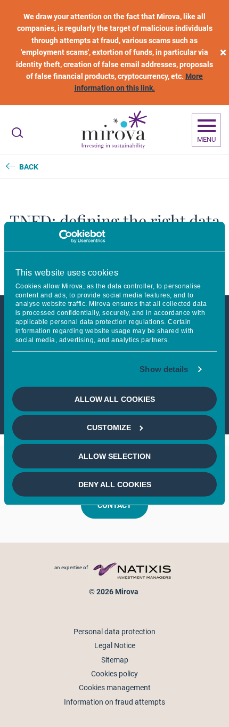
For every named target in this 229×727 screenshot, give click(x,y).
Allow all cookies (115, 399)
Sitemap (114, 660)
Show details (164, 369)
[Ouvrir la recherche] (17, 132)
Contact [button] (114, 505)
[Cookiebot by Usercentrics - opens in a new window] (58, 237)
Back (28, 167)
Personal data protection (114, 631)
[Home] (113, 130)
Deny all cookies (114, 484)
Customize (109, 427)
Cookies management (115, 687)
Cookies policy (114, 673)
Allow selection (114, 455)
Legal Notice (114, 645)
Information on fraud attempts (114, 702)
